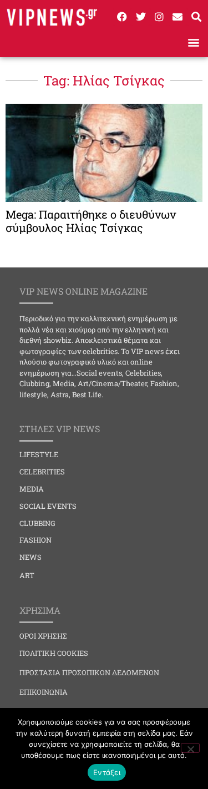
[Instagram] (159, 17)
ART (26, 575)
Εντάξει (106, 772)
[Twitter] (140, 17)
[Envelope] (177, 17)
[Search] (196, 17)
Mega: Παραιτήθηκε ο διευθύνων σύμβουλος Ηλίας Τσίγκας (91, 221)
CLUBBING (37, 523)
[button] (193, 42)
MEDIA (31, 489)
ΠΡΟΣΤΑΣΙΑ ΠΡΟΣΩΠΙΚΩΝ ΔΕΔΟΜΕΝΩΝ (89, 672)
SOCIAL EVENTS (48, 506)
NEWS (30, 557)
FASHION (35, 540)
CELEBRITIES (42, 472)
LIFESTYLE (38, 454)
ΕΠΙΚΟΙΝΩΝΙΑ (43, 692)
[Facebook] (122, 17)
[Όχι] (190, 748)
